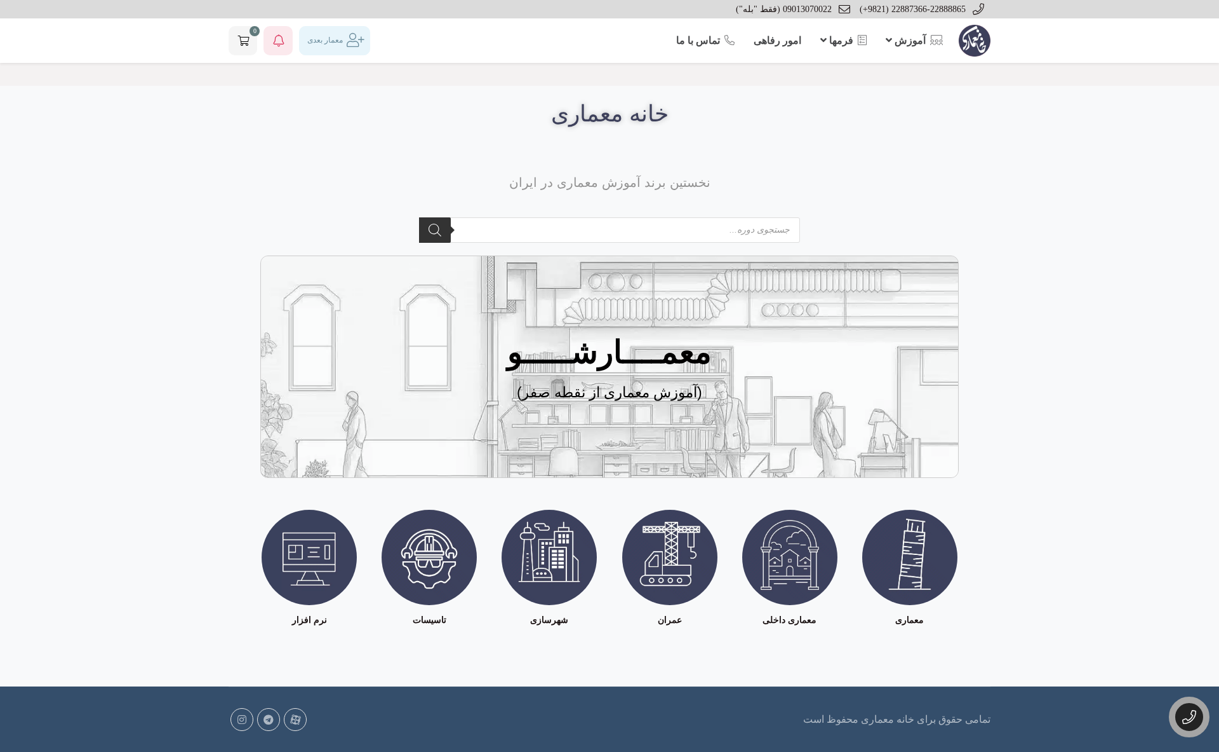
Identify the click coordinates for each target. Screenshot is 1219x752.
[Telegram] (268, 719)
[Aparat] (295, 719)
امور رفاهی (777, 40)
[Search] (435, 230)
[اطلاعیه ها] (278, 40)
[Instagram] (241, 719)
